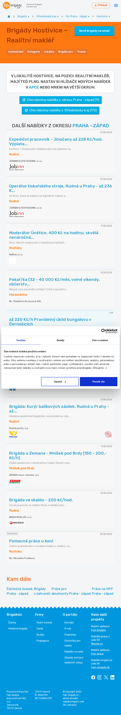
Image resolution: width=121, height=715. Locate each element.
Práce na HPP (102, 591)
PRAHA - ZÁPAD (90, 126)
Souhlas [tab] (21, 340)
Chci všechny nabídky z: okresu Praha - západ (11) (63, 100)
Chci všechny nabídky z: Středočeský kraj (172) (63, 110)
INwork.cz (97, 643)
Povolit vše (98, 381)
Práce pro (71, 591)
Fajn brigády (98, 630)
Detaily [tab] (60, 340)
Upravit (58, 381)
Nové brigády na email (94, 31)
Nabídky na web (73, 651)
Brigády (42, 591)
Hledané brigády (18, 628)
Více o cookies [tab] (100, 340)
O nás (67, 628)
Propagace (42, 640)
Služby (40, 634)
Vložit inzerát (44, 622)
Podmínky (70, 634)
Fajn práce (97, 653)
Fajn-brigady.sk (100, 667)
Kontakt (69, 622)
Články (12, 622)
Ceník (39, 628)
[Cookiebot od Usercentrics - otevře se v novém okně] (103, 331)
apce (34, 87)
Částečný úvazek (20, 591)
